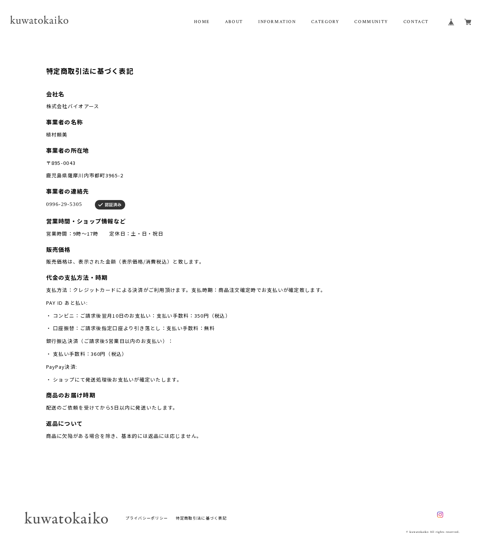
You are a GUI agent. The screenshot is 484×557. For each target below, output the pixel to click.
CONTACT (416, 22)
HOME (201, 22)
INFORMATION (277, 22)
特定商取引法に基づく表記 (201, 518)
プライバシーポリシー (147, 518)
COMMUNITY (371, 22)
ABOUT (234, 22)
